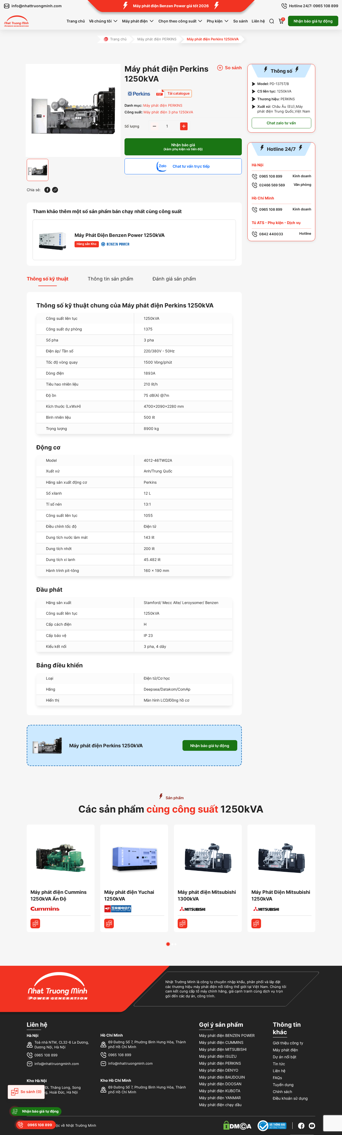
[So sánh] (35, 923)
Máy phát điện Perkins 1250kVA (106, 745)
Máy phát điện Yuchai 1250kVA (129, 895)
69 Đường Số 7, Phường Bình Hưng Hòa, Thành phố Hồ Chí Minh (147, 1044)
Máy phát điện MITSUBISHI (223, 1049)
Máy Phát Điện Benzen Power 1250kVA (120, 235)
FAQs (277, 1077)
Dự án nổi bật (284, 1057)
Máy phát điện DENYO (218, 1070)
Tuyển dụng (283, 1084)
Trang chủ (76, 21)
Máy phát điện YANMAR (220, 1097)
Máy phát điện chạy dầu (220, 1104)
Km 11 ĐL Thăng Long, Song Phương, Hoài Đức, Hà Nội (57, 1090)
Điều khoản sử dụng (290, 1098)
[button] (168, 944)
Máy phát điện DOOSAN (220, 1084)
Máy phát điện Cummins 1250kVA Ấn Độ (58, 895)
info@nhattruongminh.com (56, 1064)
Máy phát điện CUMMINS (221, 1042)
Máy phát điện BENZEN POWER (227, 1035)
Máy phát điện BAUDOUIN (222, 1077)
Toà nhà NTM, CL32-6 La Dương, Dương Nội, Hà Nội (61, 1044)
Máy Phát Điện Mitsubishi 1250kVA (280, 895)
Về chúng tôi (100, 21)
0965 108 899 (45, 1055)
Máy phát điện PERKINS (156, 39)
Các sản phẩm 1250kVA (170, 809)
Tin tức (279, 1063)
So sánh (240, 21)
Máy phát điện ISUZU (217, 1056)
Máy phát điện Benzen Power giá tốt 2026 (171, 5)
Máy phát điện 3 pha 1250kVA (168, 112)
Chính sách (282, 1091)
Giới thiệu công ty (288, 1043)
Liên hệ (258, 21)
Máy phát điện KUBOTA (219, 1090)
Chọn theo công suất (177, 21)
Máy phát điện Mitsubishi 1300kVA (207, 895)
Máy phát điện (135, 21)
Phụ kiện (215, 21)
